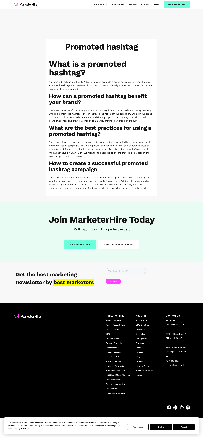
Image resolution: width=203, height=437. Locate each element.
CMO (108, 334)
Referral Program (143, 366)
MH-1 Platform (142, 320)
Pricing (133, 4)
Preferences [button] (25, 429)
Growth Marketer (113, 357)
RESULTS (145, 4)
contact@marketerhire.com (178, 365)
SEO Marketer (112, 389)
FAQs (138, 348)
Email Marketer (112, 348)
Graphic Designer (113, 352)
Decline (161, 427)
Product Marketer (113, 380)
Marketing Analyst (113, 361)
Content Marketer (113, 338)
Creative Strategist (114, 343)
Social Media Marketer (116, 393)
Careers (139, 352)
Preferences (138, 427)
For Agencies (141, 338)
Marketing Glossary (144, 370)
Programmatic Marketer (116, 384)
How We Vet (118, 4)
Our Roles (140, 334)
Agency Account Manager (117, 325)
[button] (97, 4)
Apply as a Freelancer (118, 244)
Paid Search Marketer (115, 370)
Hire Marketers (176, 4)
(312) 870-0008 (173, 361)
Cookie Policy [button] (83, 426)
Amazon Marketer (114, 320)
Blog (156, 4)
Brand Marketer (113, 329)
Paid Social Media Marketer (118, 375)
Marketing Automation (115, 366)
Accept (184, 427)
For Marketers (142, 343)
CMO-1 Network (143, 325)
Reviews (139, 361)
